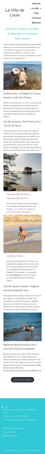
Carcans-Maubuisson (18, 194)
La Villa (35, 8)
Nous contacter (9, 432)
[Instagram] (7, 407)
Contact (36, 17)
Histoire (36, 3)
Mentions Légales (10, 436)
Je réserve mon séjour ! (22, 380)
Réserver (36, 22)
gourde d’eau (11, 212)
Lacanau (11, 198)
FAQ (36, 13)
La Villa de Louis (14, 12)
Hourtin (24, 198)
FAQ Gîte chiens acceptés (13, 428)
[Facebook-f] (2, 407)
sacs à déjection (20, 209)
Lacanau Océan (14, 255)
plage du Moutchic (25, 103)
